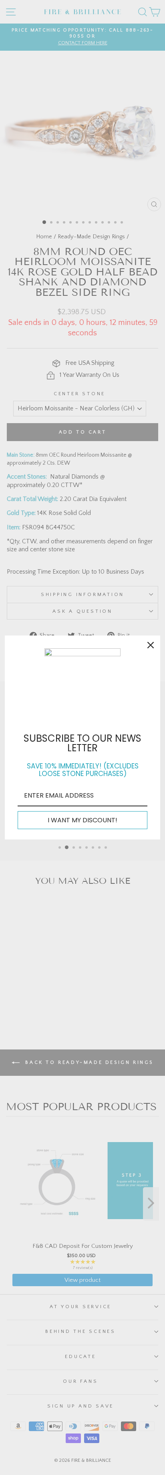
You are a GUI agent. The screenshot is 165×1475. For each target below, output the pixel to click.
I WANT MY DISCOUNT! (82, 820)
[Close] (150, 645)
